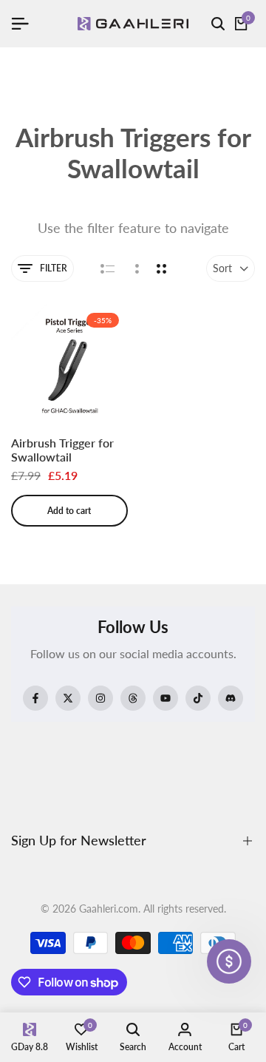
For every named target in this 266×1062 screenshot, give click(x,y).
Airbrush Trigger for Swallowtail (62, 450)
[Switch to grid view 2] (161, 268)
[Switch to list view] (107, 268)
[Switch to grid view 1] (135, 268)
